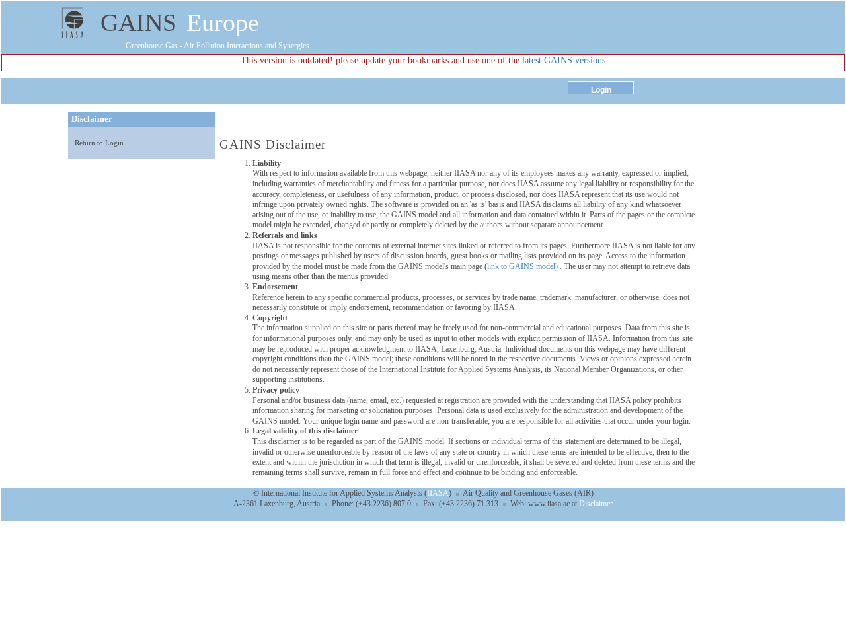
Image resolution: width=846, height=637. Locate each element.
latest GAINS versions (563, 60)
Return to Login (99, 143)
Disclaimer (596, 503)
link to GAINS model (521, 266)
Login (601, 89)
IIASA (438, 493)
